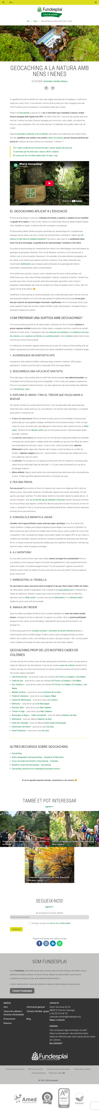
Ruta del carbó (18, 707)
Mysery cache (37, 430)
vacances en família (33, 336)
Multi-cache (30, 597)
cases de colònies (55, 138)
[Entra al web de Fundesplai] (49, 1060)
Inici (28, 21)
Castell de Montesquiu (21, 700)
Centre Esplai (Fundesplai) (55, 723)
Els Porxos (60, 677)
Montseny (16, 704)
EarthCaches (26, 264)
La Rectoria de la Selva (51, 692)
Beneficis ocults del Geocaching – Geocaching (31, 765)
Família (56, 81)
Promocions (9, 1019)
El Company (77, 684)
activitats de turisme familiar (61, 631)
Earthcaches (59, 597)
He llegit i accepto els (51, 923)
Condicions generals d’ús (15, 1069)
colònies (69, 336)
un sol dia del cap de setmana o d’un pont (47, 500)
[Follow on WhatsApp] (60, 943)
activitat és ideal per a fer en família (32, 134)
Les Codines (52, 700)
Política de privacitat (35, 1069)
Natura (64, 81)
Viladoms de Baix (69, 715)
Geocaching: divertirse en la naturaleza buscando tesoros (36, 769)
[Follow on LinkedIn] (53, 943)
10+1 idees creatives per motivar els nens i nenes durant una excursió (42, 148)
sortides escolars (39, 631)
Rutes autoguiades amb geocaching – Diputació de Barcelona (38, 757)
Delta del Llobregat (20, 723)
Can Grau (50, 727)
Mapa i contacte (57, 1020)
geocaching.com (66, 590)
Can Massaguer (42, 704)
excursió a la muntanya (58, 332)
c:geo (27, 389)
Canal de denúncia (39, 1073)
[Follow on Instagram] (46, 943)
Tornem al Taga (18, 711)
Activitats (48, 81)
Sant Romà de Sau (19, 677)
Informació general (36, 1007)
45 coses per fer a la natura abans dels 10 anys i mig (35, 155)
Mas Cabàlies (45, 707)
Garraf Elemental (19, 730)
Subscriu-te (16, 929)
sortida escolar (52, 336)
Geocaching (24, 113)
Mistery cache (76, 597)
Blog (35, 21)
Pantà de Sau (17, 681)
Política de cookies (56, 1073)
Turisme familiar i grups (38, 1011)
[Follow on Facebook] (39, 943)
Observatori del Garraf (21, 727)
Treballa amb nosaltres (82, 1069)
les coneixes (56, 1043)
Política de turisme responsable (58, 1069)
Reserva (7, 1023)
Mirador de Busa (19, 692)
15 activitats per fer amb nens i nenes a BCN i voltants (36, 152)
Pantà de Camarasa (20, 696)
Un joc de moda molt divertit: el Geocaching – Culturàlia (35, 761)
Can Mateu (81, 677)
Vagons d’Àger (50, 696)
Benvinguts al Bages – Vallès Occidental (29, 715)
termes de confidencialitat (60, 923)
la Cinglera (70, 677)
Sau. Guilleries (18, 684)
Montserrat (16, 719)
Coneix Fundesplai (22, 990)
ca (10, 2)
